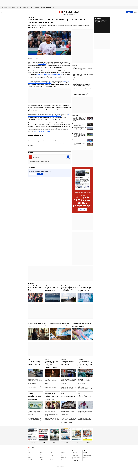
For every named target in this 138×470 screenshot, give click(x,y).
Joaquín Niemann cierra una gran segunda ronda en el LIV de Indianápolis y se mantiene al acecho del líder (85, 388)
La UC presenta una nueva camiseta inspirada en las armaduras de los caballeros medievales (79, 124)
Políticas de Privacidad (49, 162)
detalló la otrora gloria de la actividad (42, 131)
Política (5, 7)
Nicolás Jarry (37, 148)
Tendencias (63, 359)
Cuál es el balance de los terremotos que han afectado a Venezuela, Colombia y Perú (81, 94)
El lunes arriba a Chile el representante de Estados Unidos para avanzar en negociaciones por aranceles (52, 381)
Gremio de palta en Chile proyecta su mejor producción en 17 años (52, 386)
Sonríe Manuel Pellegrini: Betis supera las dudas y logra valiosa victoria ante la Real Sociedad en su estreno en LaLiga (80, 135)
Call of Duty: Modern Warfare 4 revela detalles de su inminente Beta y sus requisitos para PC (35, 413)
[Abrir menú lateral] (2, 12)
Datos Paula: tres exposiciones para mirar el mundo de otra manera (85, 412)
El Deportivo (24, 7)
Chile (51, 148)
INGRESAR (135, 12)
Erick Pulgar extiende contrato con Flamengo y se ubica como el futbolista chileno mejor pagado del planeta (79, 119)
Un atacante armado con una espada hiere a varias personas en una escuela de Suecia (68, 413)
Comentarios (36, 58)
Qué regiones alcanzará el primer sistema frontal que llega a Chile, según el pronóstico (67, 363)
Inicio (2, 7)
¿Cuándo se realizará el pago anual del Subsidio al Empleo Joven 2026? (59, 324)
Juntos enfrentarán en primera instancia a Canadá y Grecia (49, 74)
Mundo (28, 7)
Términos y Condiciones (41, 162)
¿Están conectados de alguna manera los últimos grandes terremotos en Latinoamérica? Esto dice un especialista (68, 381)
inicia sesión (33, 173)
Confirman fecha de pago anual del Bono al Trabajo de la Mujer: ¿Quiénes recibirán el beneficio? (82, 325)
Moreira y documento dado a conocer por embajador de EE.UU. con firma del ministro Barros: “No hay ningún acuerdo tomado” (81, 84)
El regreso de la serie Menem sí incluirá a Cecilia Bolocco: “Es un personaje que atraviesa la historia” (52, 397)
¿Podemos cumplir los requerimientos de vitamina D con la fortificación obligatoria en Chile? (68, 387)
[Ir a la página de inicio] (69, 12)
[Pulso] (44, 440)
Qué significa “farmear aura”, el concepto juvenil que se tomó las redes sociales (35, 288)
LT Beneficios (42, 7)
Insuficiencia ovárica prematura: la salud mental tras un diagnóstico (84, 419)
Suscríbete (40, 173)
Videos (32, 7)
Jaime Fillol (60, 148)
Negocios (14, 7)
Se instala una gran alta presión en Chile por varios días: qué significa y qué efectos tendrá (68, 288)
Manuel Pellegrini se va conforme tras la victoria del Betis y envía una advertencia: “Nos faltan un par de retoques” (85, 364)
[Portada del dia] (82, 189)
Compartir (30, 58)
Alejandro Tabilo (42, 64)
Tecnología (19, 7)
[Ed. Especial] (66, 440)
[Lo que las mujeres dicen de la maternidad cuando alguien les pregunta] (85, 405)
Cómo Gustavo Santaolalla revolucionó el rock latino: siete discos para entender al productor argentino (51, 413)
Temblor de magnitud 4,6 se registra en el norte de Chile (83, 79)
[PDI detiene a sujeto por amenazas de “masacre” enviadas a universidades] (35, 373)
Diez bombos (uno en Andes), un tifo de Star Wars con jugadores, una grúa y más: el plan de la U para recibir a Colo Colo (80, 129)
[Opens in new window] (55, 440)
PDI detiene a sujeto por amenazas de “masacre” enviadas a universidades (82, 69)
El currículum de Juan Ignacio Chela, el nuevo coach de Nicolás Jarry (43, 141)
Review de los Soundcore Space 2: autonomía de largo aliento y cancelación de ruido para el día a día (35, 420)
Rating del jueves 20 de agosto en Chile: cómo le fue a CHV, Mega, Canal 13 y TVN (37, 325)
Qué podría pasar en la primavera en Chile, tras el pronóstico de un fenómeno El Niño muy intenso (52, 288)
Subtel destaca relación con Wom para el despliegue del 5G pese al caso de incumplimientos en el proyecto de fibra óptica (51, 364)
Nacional (9, 7)
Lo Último (37, 7)
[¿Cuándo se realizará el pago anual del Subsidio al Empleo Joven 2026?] (60, 334)
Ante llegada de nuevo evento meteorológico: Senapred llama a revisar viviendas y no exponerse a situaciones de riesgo (83, 74)
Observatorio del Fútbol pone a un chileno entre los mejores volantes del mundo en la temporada (47, 144)
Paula (79, 393)
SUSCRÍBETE (82, 210)
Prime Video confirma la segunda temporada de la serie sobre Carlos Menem (52, 420)
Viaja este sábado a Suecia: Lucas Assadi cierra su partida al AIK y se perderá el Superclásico (79, 140)
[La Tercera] (33, 440)
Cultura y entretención (50, 393)
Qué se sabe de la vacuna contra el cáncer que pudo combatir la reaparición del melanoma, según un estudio (85, 289)
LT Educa (53, 7)
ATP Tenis (64, 148)
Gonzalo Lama (55, 148)
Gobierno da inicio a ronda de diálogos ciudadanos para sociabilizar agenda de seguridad (83, 89)
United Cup (42, 148)
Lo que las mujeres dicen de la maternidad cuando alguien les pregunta (85, 397)
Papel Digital (48, 7)
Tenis (33, 148)
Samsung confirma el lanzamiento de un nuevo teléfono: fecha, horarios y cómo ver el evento (34, 397)
